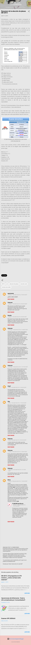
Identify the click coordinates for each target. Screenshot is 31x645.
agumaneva (11, 293)
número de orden (6, 287)
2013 (3, 284)
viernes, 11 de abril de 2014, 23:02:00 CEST (17, 303)
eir (7, 284)
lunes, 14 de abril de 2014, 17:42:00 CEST (17, 402)
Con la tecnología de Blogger (16, 638)
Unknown (10, 302)
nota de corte (23, 284)
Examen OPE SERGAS (8, 618)
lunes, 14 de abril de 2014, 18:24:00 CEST (17, 440)
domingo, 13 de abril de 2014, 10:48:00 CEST (18, 329)
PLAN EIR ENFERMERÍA (16, 4)
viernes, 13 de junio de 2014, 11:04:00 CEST (17, 481)
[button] (29, 11)
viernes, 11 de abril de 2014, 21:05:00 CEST (17, 294)
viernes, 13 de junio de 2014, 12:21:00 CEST (19, 505)
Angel (9, 386)
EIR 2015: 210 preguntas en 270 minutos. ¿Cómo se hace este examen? (11, 577)
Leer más (27, 593)
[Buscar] (29, 3)
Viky (9, 401)
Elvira (9, 480)
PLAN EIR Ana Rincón (17, 503)
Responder (11, 299)
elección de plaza (14, 284)
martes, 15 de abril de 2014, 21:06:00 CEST (17, 451)
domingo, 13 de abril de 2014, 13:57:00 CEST (18, 366)
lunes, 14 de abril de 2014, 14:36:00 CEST (17, 387)
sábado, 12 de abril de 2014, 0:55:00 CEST (17, 316)
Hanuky (10, 315)
